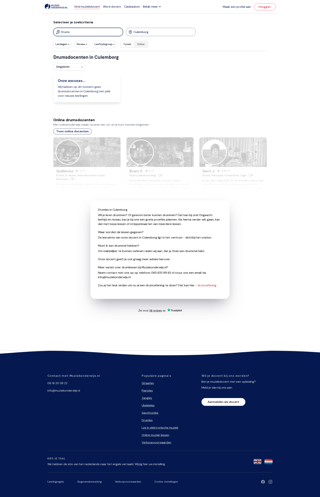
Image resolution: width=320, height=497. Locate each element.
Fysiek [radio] (127, 44)
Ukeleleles (148, 405)
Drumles (147, 420)
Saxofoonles (150, 413)
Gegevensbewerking (89, 481)
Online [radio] (141, 44)
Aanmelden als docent (223, 402)
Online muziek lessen (155, 435)
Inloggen (265, 7)
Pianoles (147, 390)
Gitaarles (148, 383)
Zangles (147, 398)
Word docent (112, 7)
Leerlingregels (55, 481)
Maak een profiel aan (237, 7)
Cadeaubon (132, 7)
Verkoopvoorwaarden (156, 442)
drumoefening (207, 285)
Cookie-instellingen (166, 481)
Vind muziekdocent (87, 7)
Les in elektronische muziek (160, 428)
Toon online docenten (72, 131)
